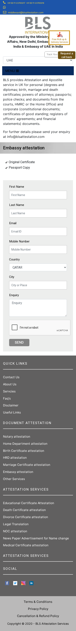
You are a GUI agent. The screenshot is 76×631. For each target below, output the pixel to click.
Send (19, 342)
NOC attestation (15, 531)
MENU (10, 71)
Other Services (14, 479)
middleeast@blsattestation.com (25, 12)
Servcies (9, 391)
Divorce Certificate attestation (25, 517)
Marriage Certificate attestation (26, 465)
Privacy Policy (38, 609)
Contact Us (11, 377)
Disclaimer (10, 405)
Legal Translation (16, 524)
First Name (16, 187)
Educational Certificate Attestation (28, 503)
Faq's (7, 398)
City (11, 277)
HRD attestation (15, 458)
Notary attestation (16, 436)
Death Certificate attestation (24, 510)
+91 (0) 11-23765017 (16, 3)
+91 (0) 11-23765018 (35, 3)
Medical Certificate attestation (25, 545)
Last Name (16, 205)
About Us (9, 384)
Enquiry (14, 295)
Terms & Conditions (38, 602)
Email (12, 223)
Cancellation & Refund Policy (38, 616)
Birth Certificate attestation (23, 451)
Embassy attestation (18, 472)
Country (14, 259)
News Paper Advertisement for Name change (36, 538)
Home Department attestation (25, 444)
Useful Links (12, 412)
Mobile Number (19, 241)
